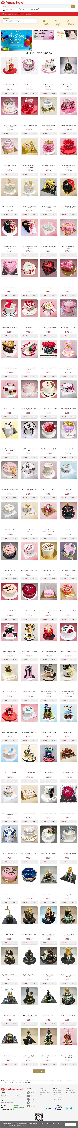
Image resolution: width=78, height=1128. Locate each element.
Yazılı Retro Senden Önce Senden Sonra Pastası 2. (48, 530)
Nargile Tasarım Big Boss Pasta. (29, 1056)
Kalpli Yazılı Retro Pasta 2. (10, 287)
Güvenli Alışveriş (57, 1090)
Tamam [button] (70, 1124)
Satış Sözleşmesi (57, 1099)
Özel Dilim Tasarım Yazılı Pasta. (10, 489)
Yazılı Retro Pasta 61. (68, 530)
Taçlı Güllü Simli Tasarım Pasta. (68, 125)
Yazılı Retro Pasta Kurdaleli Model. (68, 328)
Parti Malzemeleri (26, 14)
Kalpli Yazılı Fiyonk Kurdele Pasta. (49, 287)
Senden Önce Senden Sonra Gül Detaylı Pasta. (68, 206)
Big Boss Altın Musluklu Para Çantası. (68, 85)
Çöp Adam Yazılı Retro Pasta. (68, 651)
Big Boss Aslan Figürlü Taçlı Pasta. (29, 935)
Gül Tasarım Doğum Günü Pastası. (68, 166)
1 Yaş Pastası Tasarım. (68, 732)
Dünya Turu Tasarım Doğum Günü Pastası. (29, 1016)
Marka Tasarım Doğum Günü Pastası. (48, 692)
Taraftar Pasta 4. (48, 772)
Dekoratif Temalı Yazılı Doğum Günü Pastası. (29, 854)
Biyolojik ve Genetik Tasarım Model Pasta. (9, 813)
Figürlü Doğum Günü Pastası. (9, 975)
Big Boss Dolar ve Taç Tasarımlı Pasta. (68, 935)
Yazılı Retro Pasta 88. (68, 449)
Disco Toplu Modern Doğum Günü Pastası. (68, 854)
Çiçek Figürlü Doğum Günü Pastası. (29, 409)
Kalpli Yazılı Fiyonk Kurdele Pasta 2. (49, 328)
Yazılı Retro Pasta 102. (10, 894)
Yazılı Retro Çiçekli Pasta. (68, 570)
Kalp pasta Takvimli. (29, 287)
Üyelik (23, 9)
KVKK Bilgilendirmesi (58, 1094)
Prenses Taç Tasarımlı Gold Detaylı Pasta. (29, 166)
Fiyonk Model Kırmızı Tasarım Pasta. (9, 85)
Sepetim (35, 9)
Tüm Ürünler (39, 1071)
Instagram (33, 1103)
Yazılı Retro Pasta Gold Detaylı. (49, 408)
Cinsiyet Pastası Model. (10, 772)
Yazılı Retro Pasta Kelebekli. (48, 449)
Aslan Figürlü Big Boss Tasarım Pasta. (49, 975)
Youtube (32, 1106)
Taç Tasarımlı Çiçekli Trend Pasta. (29, 206)
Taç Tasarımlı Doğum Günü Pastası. (68, 975)
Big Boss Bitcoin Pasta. (10, 1015)
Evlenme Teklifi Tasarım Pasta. (10, 327)
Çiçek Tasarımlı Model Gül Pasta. (29, 368)
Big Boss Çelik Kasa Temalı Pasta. (49, 1056)
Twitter (32, 1096)
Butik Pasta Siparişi (10, 14)
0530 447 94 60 (6, 1109)
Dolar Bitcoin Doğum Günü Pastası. (68, 894)
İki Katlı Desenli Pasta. (49, 489)
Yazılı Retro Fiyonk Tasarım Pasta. (29, 490)
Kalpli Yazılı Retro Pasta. (68, 287)
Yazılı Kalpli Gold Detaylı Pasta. (10, 368)
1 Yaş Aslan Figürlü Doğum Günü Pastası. (68, 1056)
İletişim (41, 1094)
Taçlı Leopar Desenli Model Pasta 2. (49, 206)
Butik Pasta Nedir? (70, 1090)
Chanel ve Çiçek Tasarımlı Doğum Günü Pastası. (68, 692)
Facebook (33, 1092)
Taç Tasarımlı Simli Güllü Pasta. (29, 125)
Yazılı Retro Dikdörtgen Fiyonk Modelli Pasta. (49, 611)
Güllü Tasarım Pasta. (9, 408)
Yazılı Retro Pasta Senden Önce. (10, 247)
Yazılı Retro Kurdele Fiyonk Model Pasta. (29, 449)
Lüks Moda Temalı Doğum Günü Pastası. (49, 85)
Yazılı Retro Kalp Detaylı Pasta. (29, 570)
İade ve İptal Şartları (58, 1092)
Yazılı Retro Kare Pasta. (29, 813)
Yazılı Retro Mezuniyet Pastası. (10, 853)
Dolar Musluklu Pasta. (9, 934)
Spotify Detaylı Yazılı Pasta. (29, 732)
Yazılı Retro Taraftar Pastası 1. (68, 610)
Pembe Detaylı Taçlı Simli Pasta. (9, 166)
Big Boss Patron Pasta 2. (48, 1015)
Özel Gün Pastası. (29, 84)
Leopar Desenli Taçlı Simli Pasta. (48, 125)
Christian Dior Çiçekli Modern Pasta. (48, 368)
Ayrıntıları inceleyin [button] (21, 1125)
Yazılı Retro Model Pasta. (9, 530)
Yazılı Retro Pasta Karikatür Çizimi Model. (10, 449)
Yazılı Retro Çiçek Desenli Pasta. (68, 490)
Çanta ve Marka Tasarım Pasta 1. (9, 651)
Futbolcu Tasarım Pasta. (29, 772)
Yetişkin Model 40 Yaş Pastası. (29, 651)
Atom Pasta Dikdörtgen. (68, 772)
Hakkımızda (43, 1090)
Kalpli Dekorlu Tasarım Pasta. (49, 246)
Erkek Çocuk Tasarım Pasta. (9, 732)
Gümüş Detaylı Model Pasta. (48, 813)
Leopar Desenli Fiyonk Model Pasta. (68, 409)
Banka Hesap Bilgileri (45, 1092)
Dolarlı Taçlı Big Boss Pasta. (68, 1015)
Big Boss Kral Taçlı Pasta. (49, 894)
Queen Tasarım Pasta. (29, 691)
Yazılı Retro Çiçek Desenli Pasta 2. (29, 530)
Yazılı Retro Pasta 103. (10, 570)
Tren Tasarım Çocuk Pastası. (48, 732)
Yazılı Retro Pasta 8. (29, 894)
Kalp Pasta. (29, 327)
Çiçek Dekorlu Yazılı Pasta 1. (48, 853)
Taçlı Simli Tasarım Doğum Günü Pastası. (10, 125)
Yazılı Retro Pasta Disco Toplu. (68, 813)
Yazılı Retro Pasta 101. (29, 610)
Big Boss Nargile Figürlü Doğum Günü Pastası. (48, 935)
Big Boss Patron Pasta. (10, 1056)
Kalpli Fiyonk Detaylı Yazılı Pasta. (68, 247)
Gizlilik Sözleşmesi (57, 1097)
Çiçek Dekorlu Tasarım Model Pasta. (68, 368)
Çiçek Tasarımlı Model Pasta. (9, 206)
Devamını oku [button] (26, 1082)
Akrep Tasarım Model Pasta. (48, 651)
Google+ (32, 1099)
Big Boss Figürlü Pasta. (29, 975)
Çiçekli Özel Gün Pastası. (9, 691)
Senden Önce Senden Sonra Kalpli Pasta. (29, 247)
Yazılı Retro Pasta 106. (49, 570)
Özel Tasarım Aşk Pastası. (10, 610)
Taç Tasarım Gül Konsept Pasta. (48, 166)
